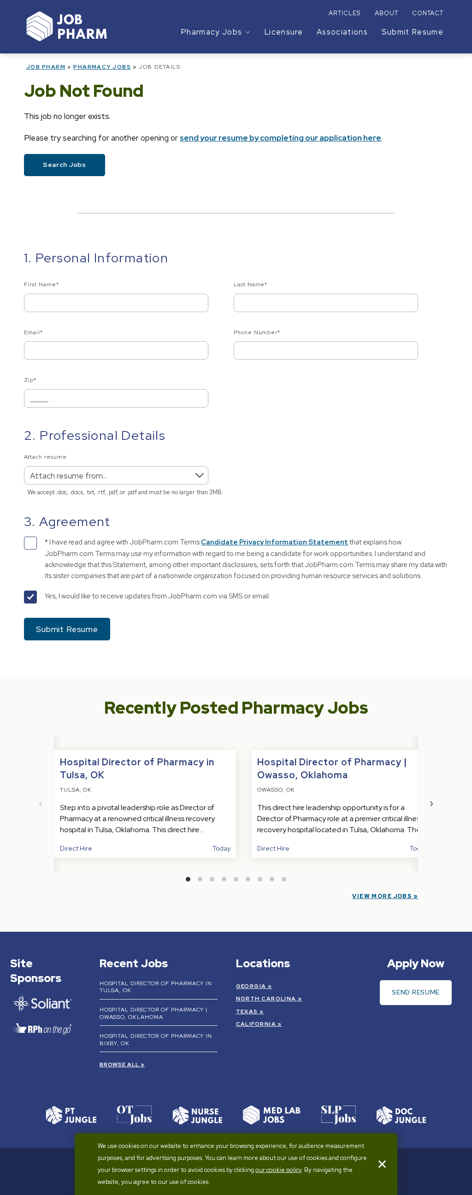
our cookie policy (278, 1170)
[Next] (431, 804)
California (256, 1024)
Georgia (251, 986)
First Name (41, 284)
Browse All (120, 1064)
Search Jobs (64, 164)
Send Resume (416, 992)
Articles (344, 13)
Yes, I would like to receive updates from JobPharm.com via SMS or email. (157, 596)
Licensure (284, 32)
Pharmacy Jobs (102, 67)
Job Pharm (45, 67)
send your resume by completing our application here (280, 138)
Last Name (251, 284)
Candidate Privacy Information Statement (274, 542)
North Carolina (266, 998)
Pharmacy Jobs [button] (211, 32)
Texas (247, 1011)
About (386, 13)
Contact (427, 13)
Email (33, 332)
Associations (342, 32)
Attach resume (45, 457)
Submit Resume (412, 32)
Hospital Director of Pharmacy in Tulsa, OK (156, 987)
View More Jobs (382, 896)
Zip (30, 380)
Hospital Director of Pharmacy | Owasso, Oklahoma (154, 1013)
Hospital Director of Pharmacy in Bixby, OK (156, 1039)
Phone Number (257, 332)
